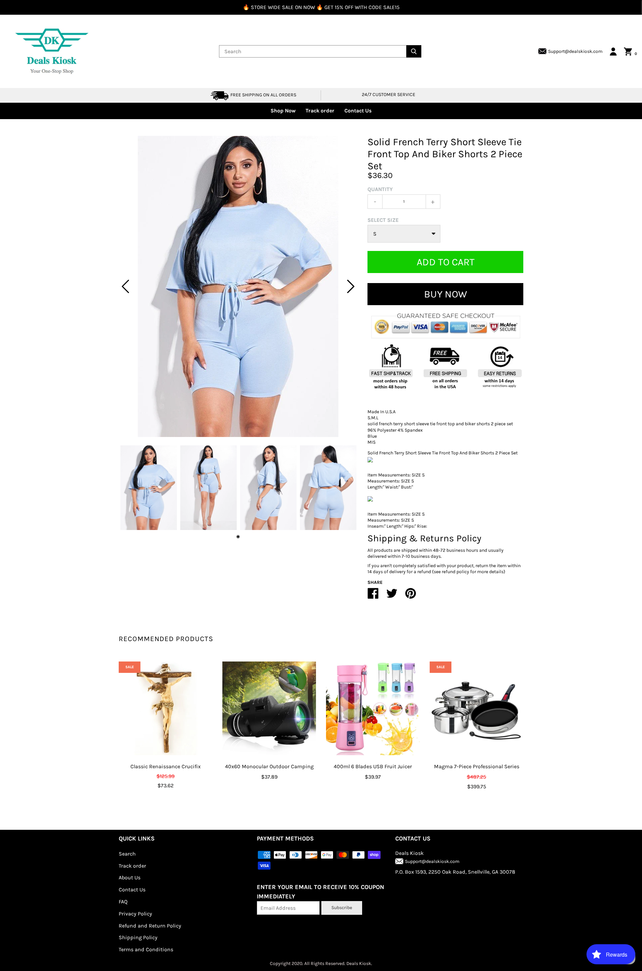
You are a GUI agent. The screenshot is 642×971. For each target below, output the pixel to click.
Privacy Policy (135, 913)
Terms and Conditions (146, 949)
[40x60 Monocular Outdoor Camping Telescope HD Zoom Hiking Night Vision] (269, 708)
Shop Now (283, 110)
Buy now (445, 294)
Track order (320, 110)
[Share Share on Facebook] (373, 596)
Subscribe (341, 907)
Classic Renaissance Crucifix (165, 766)
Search (127, 854)
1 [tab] (238, 537)
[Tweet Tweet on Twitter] (392, 596)
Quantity (380, 189)
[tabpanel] (238, 286)
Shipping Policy (138, 937)
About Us (129, 877)
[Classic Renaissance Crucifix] (165, 708)
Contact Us (357, 110)
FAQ (123, 901)
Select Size (383, 220)
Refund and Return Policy (150, 925)
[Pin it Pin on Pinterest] (410, 596)
